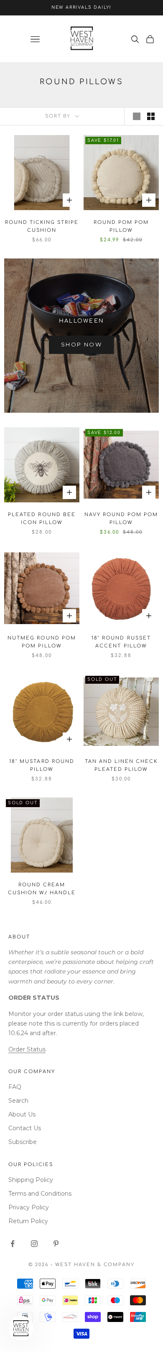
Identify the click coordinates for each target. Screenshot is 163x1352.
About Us (22, 1114)
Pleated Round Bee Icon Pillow (41, 518)
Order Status (27, 1049)
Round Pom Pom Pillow (121, 226)
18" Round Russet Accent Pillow (121, 642)
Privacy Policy (28, 1207)
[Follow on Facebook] (12, 1243)
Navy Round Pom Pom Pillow (121, 518)
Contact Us (24, 1128)
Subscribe (22, 1142)
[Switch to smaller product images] (151, 116)
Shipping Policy (30, 1180)
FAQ (14, 1087)
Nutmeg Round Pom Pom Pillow (42, 642)
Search (18, 1100)
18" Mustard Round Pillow (41, 765)
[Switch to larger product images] (136, 116)
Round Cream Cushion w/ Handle (42, 888)
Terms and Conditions (39, 1193)
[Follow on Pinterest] (56, 1243)
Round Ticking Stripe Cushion (42, 226)
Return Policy (28, 1221)
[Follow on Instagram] (34, 1243)
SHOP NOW (81, 344)
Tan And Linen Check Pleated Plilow (121, 765)
